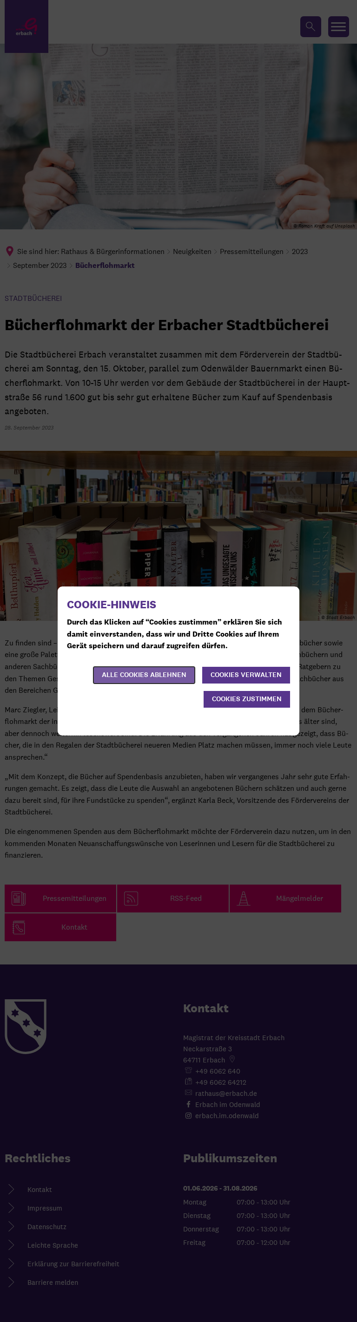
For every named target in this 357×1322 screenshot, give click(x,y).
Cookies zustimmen (247, 698)
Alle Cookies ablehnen (144, 674)
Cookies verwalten (246, 674)
